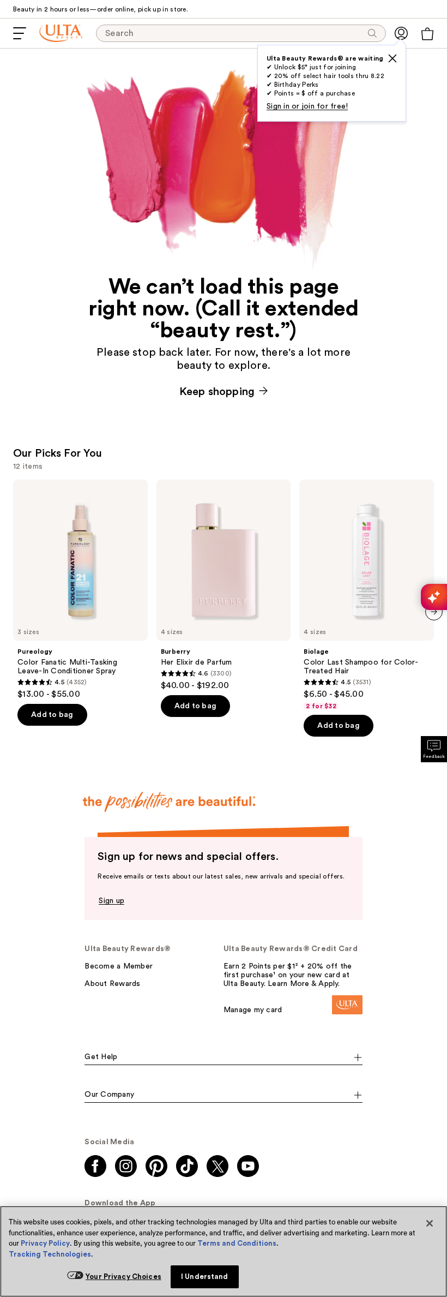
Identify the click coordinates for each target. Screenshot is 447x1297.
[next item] (434, 611)
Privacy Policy (45, 1243)
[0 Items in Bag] (427, 34)
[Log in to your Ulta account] (401, 33)
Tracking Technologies (50, 1254)
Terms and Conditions (236, 1243)
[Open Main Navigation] (19, 33)
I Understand (204, 1276)
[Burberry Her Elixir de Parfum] (223, 585)
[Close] (430, 1223)
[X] (392, 58)
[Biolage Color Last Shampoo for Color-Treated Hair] (366, 595)
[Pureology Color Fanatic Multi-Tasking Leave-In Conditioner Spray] (80, 590)
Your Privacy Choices (123, 1276)
